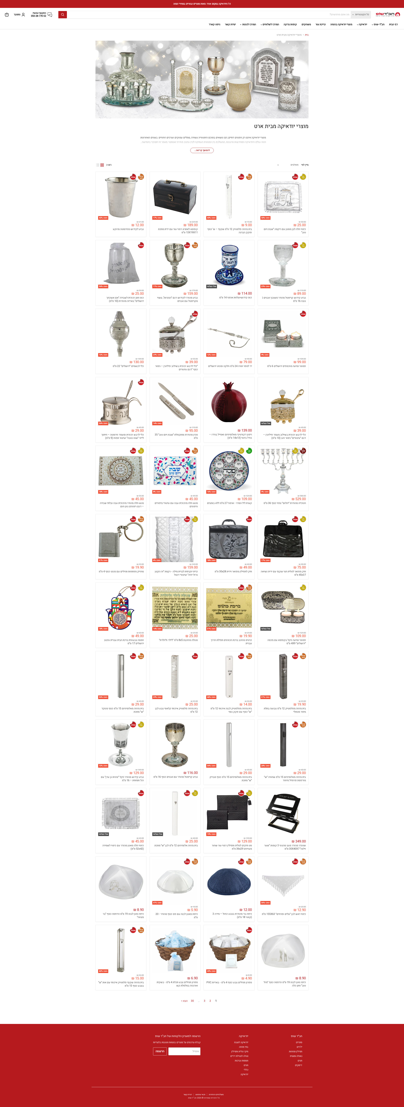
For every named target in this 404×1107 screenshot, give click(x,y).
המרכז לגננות (249, 24)
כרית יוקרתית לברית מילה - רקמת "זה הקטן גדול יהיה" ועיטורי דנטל (176, 573)
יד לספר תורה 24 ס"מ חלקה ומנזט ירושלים (230, 366)
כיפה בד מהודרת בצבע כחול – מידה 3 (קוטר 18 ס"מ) (232, 915)
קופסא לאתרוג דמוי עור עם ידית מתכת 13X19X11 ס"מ (178, 230)
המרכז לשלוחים (270, 24)
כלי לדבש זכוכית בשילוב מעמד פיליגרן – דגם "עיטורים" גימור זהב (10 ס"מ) (284, 436)
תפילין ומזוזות (295, 1051)
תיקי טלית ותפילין (239, 1051)
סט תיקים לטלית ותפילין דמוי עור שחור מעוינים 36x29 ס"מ (232, 847)
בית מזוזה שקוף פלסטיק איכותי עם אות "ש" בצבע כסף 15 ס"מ (121, 984)
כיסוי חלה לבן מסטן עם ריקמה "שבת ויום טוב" (285, 230)
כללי (246, 1070)
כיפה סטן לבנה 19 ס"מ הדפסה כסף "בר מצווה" (123, 915)
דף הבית (393, 24)
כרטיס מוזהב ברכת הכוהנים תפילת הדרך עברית (231, 641)
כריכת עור (321, 24)
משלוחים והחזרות (216, 1094)
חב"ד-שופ (378, 24)
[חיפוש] (62, 14)
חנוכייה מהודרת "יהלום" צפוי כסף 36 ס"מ (285, 503)
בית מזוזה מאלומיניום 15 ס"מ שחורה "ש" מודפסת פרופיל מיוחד (285, 778)
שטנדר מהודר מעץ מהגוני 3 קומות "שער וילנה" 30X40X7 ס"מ (285, 847)
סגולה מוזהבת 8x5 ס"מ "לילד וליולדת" (178, 640)
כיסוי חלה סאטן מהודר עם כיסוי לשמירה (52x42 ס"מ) (123, 847)
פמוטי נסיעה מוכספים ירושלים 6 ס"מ (286, 366)
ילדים (299, 1047)
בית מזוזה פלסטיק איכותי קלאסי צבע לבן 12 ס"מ (176, 710)
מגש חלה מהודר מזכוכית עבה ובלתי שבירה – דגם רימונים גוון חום (122, 504)
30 (192, 1001)
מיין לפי (305, 165)
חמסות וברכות (241, 1060)
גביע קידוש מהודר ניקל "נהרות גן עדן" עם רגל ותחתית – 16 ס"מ (122, 778)
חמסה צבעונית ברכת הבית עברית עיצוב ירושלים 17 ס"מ (124, 641)
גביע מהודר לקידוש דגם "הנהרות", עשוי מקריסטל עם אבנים (177, 299)
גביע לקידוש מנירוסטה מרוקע (128, 229)
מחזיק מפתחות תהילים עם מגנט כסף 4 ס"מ (121, 571)
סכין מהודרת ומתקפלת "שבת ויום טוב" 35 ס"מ (176, 436)
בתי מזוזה (243, 1047)
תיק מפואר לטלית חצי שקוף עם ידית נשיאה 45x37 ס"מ (283, 573)
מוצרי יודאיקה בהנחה (341, 24)
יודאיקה (362, 24)
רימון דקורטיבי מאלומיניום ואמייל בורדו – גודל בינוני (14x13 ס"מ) (230, 436)
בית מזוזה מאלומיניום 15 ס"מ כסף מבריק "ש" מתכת (231, 778)
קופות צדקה (290, 24)
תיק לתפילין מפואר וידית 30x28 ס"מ (233, 571)
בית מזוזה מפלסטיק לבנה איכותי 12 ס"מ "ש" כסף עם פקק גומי (231, 710)
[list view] (97, 165)
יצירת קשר (230, 24)
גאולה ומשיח (296, 1056)
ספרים (299, 1042)
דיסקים (298, 1065)
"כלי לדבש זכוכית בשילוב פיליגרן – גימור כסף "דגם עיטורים (176, 367)
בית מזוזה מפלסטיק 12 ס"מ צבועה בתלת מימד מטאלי (285, 710)
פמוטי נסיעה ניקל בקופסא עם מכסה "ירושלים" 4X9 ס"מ (286, 641)
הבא (184, 1001)
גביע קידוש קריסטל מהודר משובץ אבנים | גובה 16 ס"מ (284, 299)
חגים (300, 1060)
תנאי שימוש (200, 1094)
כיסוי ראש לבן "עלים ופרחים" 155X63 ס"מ (284, 914)
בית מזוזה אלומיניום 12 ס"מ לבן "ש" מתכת (176, 845)
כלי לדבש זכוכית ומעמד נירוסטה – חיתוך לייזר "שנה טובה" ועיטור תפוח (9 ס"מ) (122, 436)
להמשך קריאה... (202, 150)
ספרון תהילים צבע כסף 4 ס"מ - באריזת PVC (229, 982)
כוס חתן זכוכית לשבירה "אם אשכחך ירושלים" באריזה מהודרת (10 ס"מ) (125, 299)
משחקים (306, 24)
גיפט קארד (214, 24)
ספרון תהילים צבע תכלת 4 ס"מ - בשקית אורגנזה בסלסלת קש (177, 984)
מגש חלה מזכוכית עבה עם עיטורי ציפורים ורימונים (176, 504)
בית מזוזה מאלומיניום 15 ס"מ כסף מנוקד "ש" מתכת (122, 710)
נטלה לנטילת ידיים (239, 1056)
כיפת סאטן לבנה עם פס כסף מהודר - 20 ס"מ (177, 915)
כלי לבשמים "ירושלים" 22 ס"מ (128, 366)
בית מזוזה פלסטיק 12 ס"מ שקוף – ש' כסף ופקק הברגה (229, 230)
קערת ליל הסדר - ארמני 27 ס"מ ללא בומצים (229, 503)
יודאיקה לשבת (241, 1042)
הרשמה (160, 1051)
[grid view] (102, 165)
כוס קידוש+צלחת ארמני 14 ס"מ (235, 297)
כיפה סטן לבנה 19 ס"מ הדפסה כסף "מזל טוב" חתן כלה (285, 984)
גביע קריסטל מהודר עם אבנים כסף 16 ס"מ (175, 777)
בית (307, 34)
